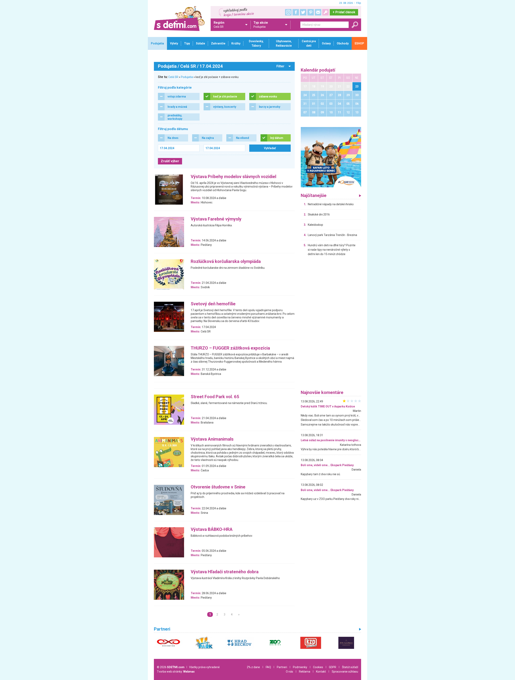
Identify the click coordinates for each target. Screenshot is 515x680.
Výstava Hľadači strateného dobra (225, 572)
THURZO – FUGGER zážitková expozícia (230, 348)
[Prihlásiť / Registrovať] (325, 12)
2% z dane (253, 667)
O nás (289, 671)
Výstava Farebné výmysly (216, 219)
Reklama (304, 671)
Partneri (282, 667)
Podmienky (300, 667)
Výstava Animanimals (212, 439)
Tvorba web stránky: (176, 671)
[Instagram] (288, 12)
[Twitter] (303, 12)
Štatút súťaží (350, 667)
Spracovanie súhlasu (345, 671)
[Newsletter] (318, 12)
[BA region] (331, 157)
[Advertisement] (331, 324)
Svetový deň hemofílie (213, 304)
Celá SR (173, 77)
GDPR (332, 667)
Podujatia (187, 77)
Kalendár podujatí (318, 70)
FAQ (268, 667)
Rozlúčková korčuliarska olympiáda (226, 261)
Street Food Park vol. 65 (215, 397)
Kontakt (321, 671)
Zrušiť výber (170, 161)
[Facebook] (296, 12)
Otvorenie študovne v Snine (218, 487)
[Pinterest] (310, 12)
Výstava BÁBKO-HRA (212, 529)
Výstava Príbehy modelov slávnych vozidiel (233, 176)
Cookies (318, 667)
